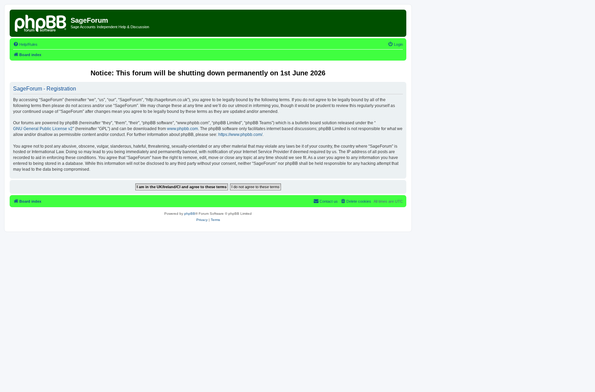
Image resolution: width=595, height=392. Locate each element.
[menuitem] (25, 44)
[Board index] (41, 22)
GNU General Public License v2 (43, 128)
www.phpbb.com (182, 128)
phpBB (189, 213)
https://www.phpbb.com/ (240, 134)
